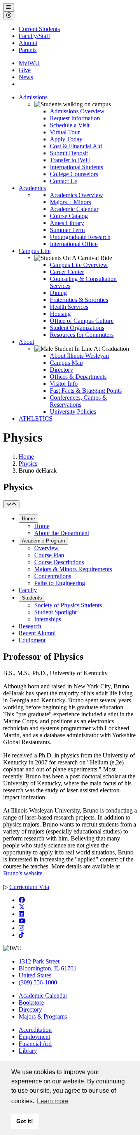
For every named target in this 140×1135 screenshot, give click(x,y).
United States (35, 975)
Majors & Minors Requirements (73, 569)
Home (26, 456)
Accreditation (35, 1029)
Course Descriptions (59, 562)
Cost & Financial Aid (76, 146)
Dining (58, 292)
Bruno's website (22, 873)
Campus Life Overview (79, 265)
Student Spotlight (55, 612)
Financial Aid (35, 1043)
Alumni (28, 43)
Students (32, 598)
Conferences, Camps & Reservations (78, 401)
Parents (28, 50)
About (26, 341)
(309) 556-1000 (38, 982)
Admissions (33, 97)
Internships (47, 619)
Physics (28, 463)
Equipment (32, 640)
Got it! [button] (24, 1121)
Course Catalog (69, 216)
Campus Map (66, 362)
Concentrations (52, 576)
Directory (61, 369)
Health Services (69, 306)
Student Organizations (77, 327)
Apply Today (66, 139)
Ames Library (67, 223)
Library (28, 1050)
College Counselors (74, 174)
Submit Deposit (69, 153)
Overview (46, 548)
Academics (32, 188)
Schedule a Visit (69, 125)
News (26, 77)
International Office (74, 244)
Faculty (28, 590)
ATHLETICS (35, 418)
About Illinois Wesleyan (79, 355)
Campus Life (35, 251)
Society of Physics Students (68, 605)
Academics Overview (76, 195)
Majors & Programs (43, 1016)
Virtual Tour (65, 132)
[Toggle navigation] (11, 504)
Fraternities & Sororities (79, 299)
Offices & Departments (78, 376)
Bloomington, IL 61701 (48, 968)
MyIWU (29, 63)
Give (25, 70)
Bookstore (31, 1002)
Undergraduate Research (80, 237)
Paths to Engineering (59, 583)
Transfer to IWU (70, 160)
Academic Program (43, 541)
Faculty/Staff (34, 36)
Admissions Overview (77, 111)
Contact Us (63, 181)
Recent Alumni (37, 633)
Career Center (67, 272)
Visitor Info (64, 383)
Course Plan (49, 555)
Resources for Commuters (82, 334)
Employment (34, 1036)
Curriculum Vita (29, 887)
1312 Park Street (39, 961)
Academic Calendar (74, 209)
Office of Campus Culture (82, 320)
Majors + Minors (70, 202)
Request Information (75, 118)
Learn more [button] (52, 1101)
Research (30, 626)
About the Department (61, 533)
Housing (60, 313)
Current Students (39, 29)
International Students (76, 167)
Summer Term (67, 230)
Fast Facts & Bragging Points (86, 390)
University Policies (73, 411)
